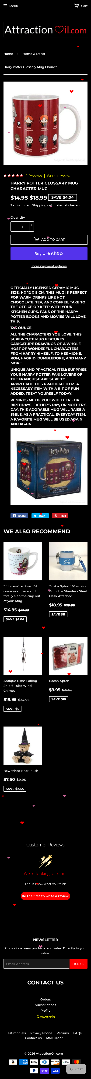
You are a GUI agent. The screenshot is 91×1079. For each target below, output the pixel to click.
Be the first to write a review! (45, 896)
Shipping (39, 205)
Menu (13, 6)
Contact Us (33, 1038)
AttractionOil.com (49, 1053)
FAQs (77, 1033)
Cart (84, 6)
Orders (45, 999)
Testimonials (16, 1033)
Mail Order (54, 1038)
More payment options (49, 266)
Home (8, 54)
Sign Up (78, 964)
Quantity (17, 217)
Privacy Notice (41, 1033)
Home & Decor (34, 54)
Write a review (58, 176)
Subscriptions (45, 1005)
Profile (45, 1010)
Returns (63, 1033)
